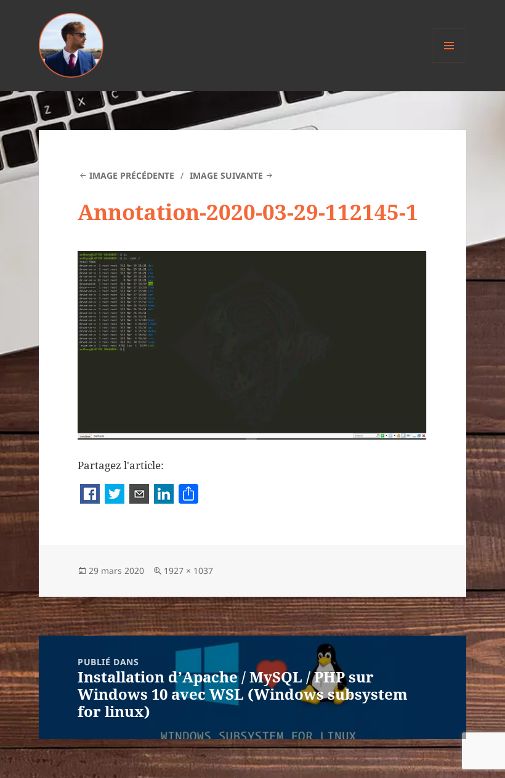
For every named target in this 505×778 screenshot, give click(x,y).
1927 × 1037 (188, 570)
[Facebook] (90, 495)
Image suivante (226, 175)
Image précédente (131, 175)
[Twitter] (114, 495)
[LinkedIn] (164, 495)
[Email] (139, 495)
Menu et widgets (449, 62)
